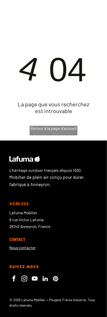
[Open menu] (86, 9)
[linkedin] (45, 279)
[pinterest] (55, 279)
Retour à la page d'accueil (54, 128)
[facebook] (13, 279)
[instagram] (24, 279)
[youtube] (34, 279)
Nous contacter (22, 247)
